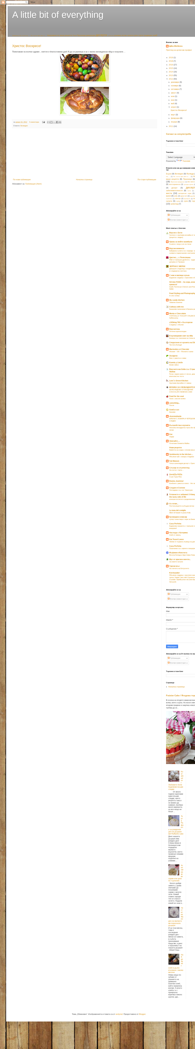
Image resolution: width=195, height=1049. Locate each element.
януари (174, 122)
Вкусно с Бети (175, 233)
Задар (171, 437)
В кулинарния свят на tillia (181, 336)
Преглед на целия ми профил (179, 50)
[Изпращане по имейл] (48, 122)
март (173, 115)
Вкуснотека (174, 329)
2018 (171, 61)
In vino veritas (174, 296)
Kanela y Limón (176, 362)
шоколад (174, 204)
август (174, 93)
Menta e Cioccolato (177, 313)
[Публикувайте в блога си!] (51, 122)
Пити (74, 35)
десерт (174, 188)
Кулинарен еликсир (178, 517)
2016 (171, 65)
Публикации (175, 215)
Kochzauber (174, 573)
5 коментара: (34, 122)
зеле (189, 191)
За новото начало (176, 562)
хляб (154, 35)
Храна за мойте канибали (180, 242)
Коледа (190, 173)
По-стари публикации (147, 180)
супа (178, 201)
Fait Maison (174, 461)
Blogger (142, 1014)
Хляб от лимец (175, 535)
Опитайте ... (174, 441)
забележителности (174, 191)
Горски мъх (174, 566)
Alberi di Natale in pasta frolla (179, 513)
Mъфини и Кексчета (178, 553)
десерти (101, 35)
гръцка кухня (188, 184)
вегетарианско (174, 184)
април (174, 107)
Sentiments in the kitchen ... (181, 454)
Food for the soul (176, 396)
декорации (90, 35)
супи (136, 35)
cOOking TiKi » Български (180, 322)
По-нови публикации (22, 180)
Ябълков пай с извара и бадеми (181, 457)
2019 (171, 58)
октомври (175, 89)
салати (130, 35)
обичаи (178, 198)
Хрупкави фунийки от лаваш (180, 383)
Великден (24, 126)
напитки (111, 35)
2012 (171, 79)
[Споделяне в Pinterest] (60, 122)
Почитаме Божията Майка (179, 443)
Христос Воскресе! (26, 46)
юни (173, 100)
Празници (81, 35)
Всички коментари (178, 220)
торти (140, 35)
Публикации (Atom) (33, 184)
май (173, 103)
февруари (175, 118)
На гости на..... (24, 35)
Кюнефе (172, 412)
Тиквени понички (175, 302)
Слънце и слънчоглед (179, 468)
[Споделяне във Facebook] (57, 122)
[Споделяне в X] (54, 122)
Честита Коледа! (175, 345)
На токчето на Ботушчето (179, 568)
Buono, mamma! (176, 481)
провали (187, 198)
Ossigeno (173, 356)
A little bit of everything (57, 15)
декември (175, 82)
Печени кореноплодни (177, 331)
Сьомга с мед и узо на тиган (180, 244)
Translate (186, 161)
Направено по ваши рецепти (59, 35)
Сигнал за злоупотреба (178, 134)
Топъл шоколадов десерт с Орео (182, 463)
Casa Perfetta (175, 524)
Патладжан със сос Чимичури (181, 490)
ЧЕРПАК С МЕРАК (177, 266)
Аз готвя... (173, 504)
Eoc (171, 434)
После (171, 405)
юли (173, 96)
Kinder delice (174, 365)
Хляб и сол (174, 410)
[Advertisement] (84, 153)
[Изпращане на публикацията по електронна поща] (43, 122)
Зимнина (15, 35)
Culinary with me (176, 307)
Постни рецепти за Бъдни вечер (181, 506)
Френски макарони (178, 182)
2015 (171, 68)
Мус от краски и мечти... (180, 559)
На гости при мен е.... (39, 35)
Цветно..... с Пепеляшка (179, 257)
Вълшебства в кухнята (179, 425)
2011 (171, 126)
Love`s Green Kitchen (178, 381)
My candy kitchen (176, 300)
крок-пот (184, 196)
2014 (171, 72)
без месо (191, 182)
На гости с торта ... (176, 470)
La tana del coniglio (177, 510)
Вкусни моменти (176, 248)
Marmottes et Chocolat (179, 349)
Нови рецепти (175, 448)
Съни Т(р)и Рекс (175, 477)
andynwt (119, 1014)
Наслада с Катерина (178, 533)
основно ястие (120, 35)
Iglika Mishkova (176, 46)
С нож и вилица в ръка (179, 275)
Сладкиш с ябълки (176, 325)
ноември (175, 86)
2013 (171, 75)
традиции (148, 35)
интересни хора (184, 193)
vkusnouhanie (175, 416)
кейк (175, 196)
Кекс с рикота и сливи (177, 358)
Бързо (169, 174)
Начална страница (84, 180)
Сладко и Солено (177, 488)
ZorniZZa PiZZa (175, 474)
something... (174, 403)
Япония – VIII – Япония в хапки (181, 351)
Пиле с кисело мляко (177, 399)
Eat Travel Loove (176, 539)
